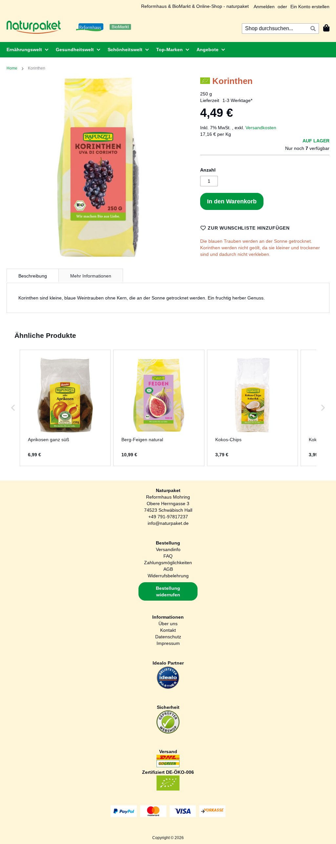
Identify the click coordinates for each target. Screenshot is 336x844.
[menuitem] (26, 49)
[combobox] (280, 28)
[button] (13, 407)
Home (12, 68)
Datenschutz (168, 636)
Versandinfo (168, 549)
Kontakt (168, 630)
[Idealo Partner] (168, 687)
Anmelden (264, 6)
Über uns (168, 623)
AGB (168, 569)
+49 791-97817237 (168, 516)
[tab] (33, 275)
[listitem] (65, 408)
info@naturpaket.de (168, 523)
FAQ (168, 556)
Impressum (168, 643)
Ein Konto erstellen (309, 6)
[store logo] (34, 27)
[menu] (168, 49)
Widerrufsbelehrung (168, 575)
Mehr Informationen (90, 275)
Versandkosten (260, 127)
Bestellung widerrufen (168, 591)
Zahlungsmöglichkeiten (168, 562)
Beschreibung (32, 275)
